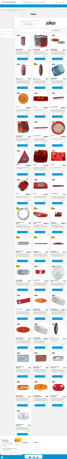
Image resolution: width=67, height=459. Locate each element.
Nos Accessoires (18, 6)
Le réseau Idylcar (37, 447)
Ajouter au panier (22, 58)
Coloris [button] (2, 36)
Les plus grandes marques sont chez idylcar (12, 10)
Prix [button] (2, 30)
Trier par (48, 30)
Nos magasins (44, 6)
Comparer (18, 56)
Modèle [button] (2, 33)
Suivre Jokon (29, 24)
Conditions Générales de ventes (23, 444)
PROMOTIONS (25, 6)
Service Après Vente (38, 450)
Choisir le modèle (57, 58)
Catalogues (32, 6)
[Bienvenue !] (8, 2)
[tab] (7, 30)
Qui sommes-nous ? (37, 444)
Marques (38, 6)
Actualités (50, 6)
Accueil (2, 10)
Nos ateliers (36, 449)
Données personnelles (22, 447)
